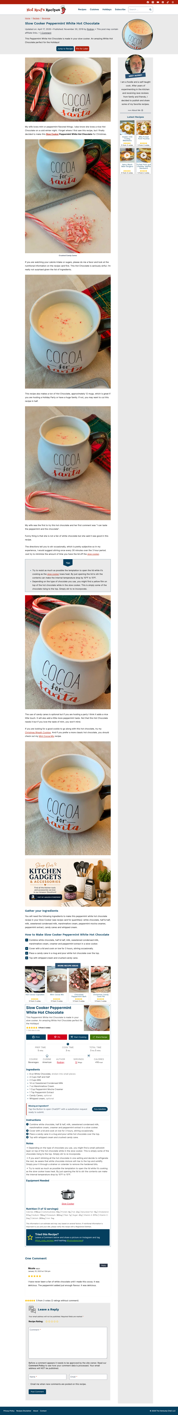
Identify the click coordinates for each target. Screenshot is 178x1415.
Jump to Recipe (65, 48)
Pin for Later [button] (82, 48)
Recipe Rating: (36, 1321)
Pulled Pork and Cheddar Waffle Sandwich (144, 166)
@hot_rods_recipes (44, 1240)
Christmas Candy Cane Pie (101, 995)
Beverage (46, 18)
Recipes (82, 9)
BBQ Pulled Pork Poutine (143, 138)
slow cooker (93, 554)
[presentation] (35, 979)
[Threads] (173, 2)
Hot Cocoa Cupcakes (35, 995)
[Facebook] (148, 2)
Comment (35, 1330)
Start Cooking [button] (80, 1037)
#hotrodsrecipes (75, 1240)
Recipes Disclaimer (23, 1411)
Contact (43, 1411)
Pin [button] (58, 1037)
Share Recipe (101, 1037)
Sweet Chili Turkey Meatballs (127, 138)
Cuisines (94, 9)
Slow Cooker (52, 134)
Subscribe (120, 9)
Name (33, 1377)
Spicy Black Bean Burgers (127, 165)
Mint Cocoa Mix (46, 736)
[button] (27, 1027)
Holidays (107, 9)
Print (37, 1037)
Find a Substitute (100, 1109)
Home (27, 18)
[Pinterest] (163, 2)
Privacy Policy (9, 1411)
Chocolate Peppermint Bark (78, 995)
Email (73, 1377)
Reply (103, 1265)
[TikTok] (168, 2)
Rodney (90, 29)
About (35, 1411)
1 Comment (45, 33)
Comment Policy (37, 1365)
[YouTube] (158, 2)
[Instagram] (153, 2)
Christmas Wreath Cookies (38, 732)
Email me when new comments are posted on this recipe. (58, 1384)
